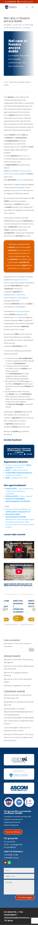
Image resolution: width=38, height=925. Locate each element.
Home (6, 82)
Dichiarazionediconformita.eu (16, 918)
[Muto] (25, 454)
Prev (4, 609)
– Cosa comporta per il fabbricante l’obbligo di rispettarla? (19, 491)
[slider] (28, 454)
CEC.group (8, 920)
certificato (19, 190)
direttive (20, 180)
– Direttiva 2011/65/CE (16, 470)
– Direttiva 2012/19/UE (16, 478)
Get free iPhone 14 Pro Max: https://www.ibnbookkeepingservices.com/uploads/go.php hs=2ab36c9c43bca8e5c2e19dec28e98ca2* (19, 715)
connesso (16, 643)
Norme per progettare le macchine (17, 685)
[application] (19, 454)
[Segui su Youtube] (5, 862)
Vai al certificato (13, 832)
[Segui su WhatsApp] (9, 862)
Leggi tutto (16, 618)
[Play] (8, 453)
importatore (21, 311)
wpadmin (8, 25)
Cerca (31, 650)
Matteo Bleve (9, 702)
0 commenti (26, 28)
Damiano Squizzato (11, 695)
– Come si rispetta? (19, 496)
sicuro (16, 317)
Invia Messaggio (24, 897)
